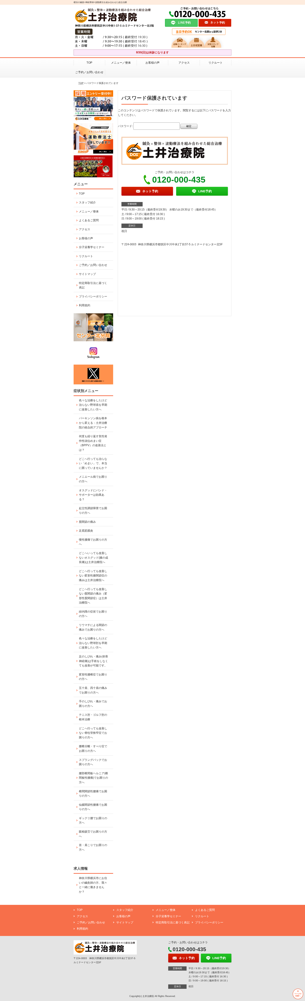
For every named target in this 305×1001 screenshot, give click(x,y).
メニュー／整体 (121, 62)
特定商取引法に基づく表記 (93, 285)
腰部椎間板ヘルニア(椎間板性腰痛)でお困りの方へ (93, 778)
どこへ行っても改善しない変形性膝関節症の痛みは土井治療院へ (93, 576)
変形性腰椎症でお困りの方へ (93, 677)
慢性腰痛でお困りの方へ (93, 542)
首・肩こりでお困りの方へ (93, 847)
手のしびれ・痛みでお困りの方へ (93, 703)
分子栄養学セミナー (91, 247)
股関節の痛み (87, 521)
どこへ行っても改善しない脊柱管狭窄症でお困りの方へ (93, 733)
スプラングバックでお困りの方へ (93, 762)
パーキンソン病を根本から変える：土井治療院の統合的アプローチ (93, 423)
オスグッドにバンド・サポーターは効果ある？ (93, 495)
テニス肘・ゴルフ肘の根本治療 (93, 717)
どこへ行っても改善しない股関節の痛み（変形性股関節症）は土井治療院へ (93, 596)
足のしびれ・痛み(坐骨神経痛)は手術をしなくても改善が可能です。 (93, 661)
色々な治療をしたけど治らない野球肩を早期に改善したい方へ (93, 405)
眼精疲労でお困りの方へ (93, 834)
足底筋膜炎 (86, 530)
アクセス (184, 62)
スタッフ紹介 (87, 202)
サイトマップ (87, 274)
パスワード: (125, 126)
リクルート (215, 62)
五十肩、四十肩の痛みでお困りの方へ (93, 690)
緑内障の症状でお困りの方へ (93, 614)
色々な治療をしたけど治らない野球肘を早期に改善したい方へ (93, 643)
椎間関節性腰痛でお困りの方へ (93, 793)
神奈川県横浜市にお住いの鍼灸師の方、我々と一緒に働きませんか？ (93, 885)
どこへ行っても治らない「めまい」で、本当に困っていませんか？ (93, 463)
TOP (89, 62)
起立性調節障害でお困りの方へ (93, 510)
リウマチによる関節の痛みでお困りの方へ (93, 627)
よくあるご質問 (89, 220)
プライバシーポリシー (93, 296)
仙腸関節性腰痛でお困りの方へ (93, 807)
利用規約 (84, 305)
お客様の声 (152, 62)
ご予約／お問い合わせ (89, 72)
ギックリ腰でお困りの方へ (93, 820)
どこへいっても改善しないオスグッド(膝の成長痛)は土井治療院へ (93, 558)
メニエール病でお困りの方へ (93, 479)
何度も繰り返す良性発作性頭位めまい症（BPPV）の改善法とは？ (93, 443)
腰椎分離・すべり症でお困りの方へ (93, 748)
